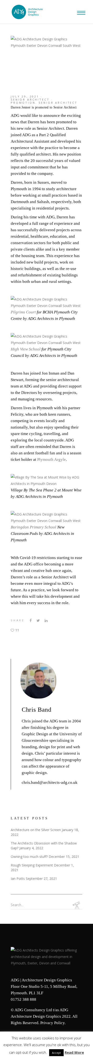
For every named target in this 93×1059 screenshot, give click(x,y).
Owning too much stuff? (29, 856)
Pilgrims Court (23, 312)
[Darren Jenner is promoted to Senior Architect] (56, 681)
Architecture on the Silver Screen (36, 830)
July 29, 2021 (25, 96)
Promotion (23, 102)
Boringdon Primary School (33, 527)
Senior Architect (30, 99)
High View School (26, 349)
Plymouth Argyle (51, 459)
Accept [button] (56, 1052)
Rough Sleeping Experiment (32, 865)
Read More (74, 1052)
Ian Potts (18, 878)
